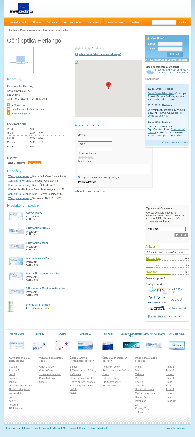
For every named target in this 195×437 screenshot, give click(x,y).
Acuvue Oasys (34, 213)
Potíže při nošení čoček (83, 382)
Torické (13, 382)
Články (37, 22)
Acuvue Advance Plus (38, 258)
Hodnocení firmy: (87, 153)
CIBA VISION (46, 366)
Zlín (137, 404)
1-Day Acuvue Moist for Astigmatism (46, 288)
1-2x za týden (153, 258)
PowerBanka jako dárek (161, 93)
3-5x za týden (153, 265)
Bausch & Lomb (48, 378)
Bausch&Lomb (179, 308)
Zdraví (73, 366)
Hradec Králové (143, 397)
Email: (81, 143)
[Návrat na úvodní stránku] (24, 8)
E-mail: (152, 44)
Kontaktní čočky (111, 366)
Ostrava (139, 374)
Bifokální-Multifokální (20, 385)
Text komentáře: (87, 161)
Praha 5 (170, 382)
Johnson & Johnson (50, 374)
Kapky (12, 400)
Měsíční (13, 366)
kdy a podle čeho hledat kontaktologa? (100, 54)
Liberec (139, 382)
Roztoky (13, 397)
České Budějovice (145, 393)
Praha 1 (170, 366)
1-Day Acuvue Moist (37, 243)
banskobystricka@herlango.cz (28, 109)
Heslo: (152, 48)
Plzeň (138, 378)
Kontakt (27, 428)
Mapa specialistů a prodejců (34, 30)
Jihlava (139, 412)
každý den (151, 271)
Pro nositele (109, 385)
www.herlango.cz (21, 113)
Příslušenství (16, 408)
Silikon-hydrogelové (19, 389)
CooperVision (46, 370)
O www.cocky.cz (13, 428)
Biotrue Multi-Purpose (38, 304)
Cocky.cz (13, 30)
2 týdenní (14, 370)
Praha (138, 366)
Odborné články (111, 378)
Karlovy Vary (142, 408)
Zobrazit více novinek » (175, 142)
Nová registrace (156, 60)
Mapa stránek (69, 428)
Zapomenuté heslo (177, 60)
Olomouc (140, 385)
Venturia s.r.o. (183, 428)
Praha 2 (170, 370)
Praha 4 (170, 378)
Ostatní (43, 382)
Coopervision (178, 316)
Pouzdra (13, 404)
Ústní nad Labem (144, 389)
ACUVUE (176, 300)
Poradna (134, 22)
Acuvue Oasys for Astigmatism (43, 273)
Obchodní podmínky (99, 428)
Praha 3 (170, 374)
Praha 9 (170, 397)
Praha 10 (171, 400)
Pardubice (140, 400)
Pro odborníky (114, 22)
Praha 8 (170, 393)
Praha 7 (170, 389)
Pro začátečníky (111, 382)
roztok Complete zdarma (165, 114)
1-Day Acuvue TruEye (38, 228)
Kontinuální (15, 393)
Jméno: (82, 134)
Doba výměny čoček (81, 378)
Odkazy (82, 428)
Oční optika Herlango (20, 176)
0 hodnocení (98, 48)
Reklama (56, 428)
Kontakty (52, 22)
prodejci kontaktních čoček (174, 73)
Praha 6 (170, 385)
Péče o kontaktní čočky (83, 370)
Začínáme (75, 374)
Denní (12, 374)
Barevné (13, 378)
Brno (137, 370)
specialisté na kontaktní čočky (173, 70)
